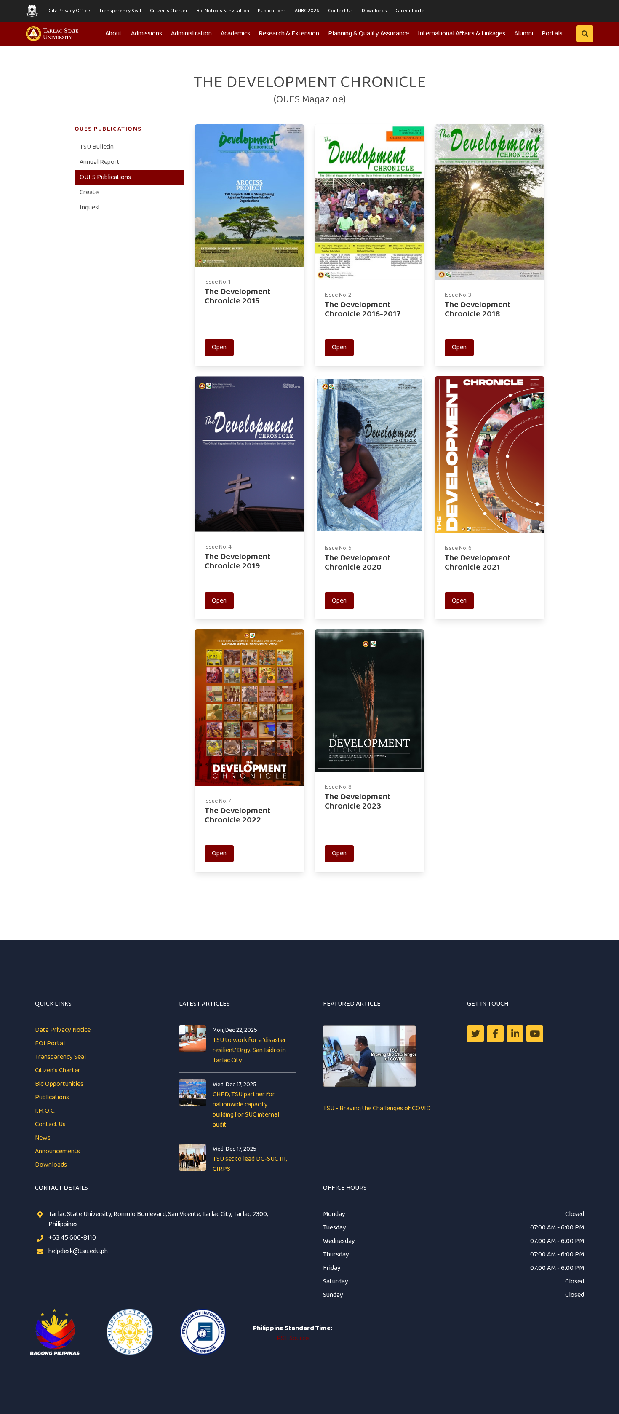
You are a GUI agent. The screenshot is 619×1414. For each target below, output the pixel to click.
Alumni (523, 33)
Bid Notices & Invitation (223, 11)
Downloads (374, 11)
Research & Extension (289, 33)
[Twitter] (475, 1033)
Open (219, 347)
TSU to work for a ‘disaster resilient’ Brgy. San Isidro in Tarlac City (249, 1050)
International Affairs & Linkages (461, 33)
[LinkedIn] (515, 1033)
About (113, 33)
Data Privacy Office (68, 11)
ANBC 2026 (307, 11)
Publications (272, 11)
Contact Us (340, 11)
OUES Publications (105, 177)
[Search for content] (584, 33)
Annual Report (100, 162)
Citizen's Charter (169, 11)
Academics (235, 33)
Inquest (90, 207)
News (43, 1138)
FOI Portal (50, 1043)
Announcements (57, 1151)
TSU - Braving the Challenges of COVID (377, 1108)
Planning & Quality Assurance (368, 33)
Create (89, 192)
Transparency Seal (120, 11)
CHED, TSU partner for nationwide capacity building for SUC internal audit (246, 1109)
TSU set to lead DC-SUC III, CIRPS (250, 1164)
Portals (552, 33)
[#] (534, 1033)
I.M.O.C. (45, 1111)
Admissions (146, 33)
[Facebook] (495, 1033)
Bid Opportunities (59, 1084)
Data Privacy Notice (63, 1030)
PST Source (293, 1338)
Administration (191, 33)
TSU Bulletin (97, 147)
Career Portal (410, 11)
